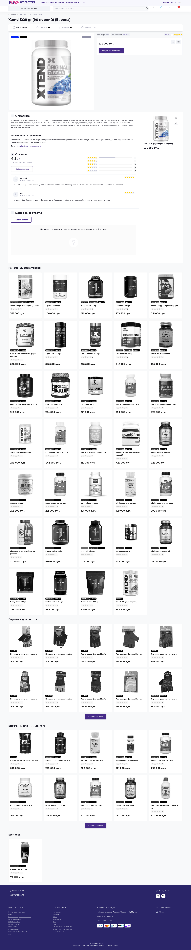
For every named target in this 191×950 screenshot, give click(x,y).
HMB (54, 922)
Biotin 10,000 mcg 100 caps (127, 760)
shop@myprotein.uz (105, 916)
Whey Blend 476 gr (18, 602)
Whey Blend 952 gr (88, 551)
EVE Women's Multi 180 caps (56, 452)
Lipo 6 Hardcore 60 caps (90, 354)
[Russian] (179, 2)
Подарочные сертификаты (17, 931)
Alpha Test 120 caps (53, 354)
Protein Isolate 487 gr (89, 602)
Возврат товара (13, 924)
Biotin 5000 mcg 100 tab (161, 452)
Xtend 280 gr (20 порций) (20, 452)
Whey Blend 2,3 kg (88, 306)
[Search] (147, 8)
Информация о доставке (55, 3)
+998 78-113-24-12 (16, 895)
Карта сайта (12, 926)
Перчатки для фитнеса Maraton (23, 654)
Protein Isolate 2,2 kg (53, 551)
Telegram (162, 912)
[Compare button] (178, 42)
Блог (83, 3)
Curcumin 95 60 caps (89, 503)
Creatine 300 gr (16, 503)
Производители (13, 929)
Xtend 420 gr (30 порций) (126, 602)
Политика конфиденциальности (19, 917)
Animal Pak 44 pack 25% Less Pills (24, 760)
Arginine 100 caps (52, 306)
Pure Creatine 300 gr (53, 404)
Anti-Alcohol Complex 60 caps (57, 760)
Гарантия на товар (14, 919)
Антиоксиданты (58, 931)
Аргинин (56, 914)
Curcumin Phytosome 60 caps (163, 404)
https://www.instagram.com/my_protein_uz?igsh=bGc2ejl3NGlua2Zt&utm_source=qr (158, 896)
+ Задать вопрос (21, 220)
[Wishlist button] (173, 42)
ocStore (99, 943)
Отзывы (77, 3)
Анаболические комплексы (62, 929)
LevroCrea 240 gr (88, 404)
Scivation (126, 35)
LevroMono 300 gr (123, 551)
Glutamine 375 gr (123, 306)
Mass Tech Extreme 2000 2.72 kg (23, 404)
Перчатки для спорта (22, 619)
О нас (43, 3)
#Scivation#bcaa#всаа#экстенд (28, 146)
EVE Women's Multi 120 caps (127, 404)
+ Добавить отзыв (22, 169)
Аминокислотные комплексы (63, 926)
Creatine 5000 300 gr (124, 354)
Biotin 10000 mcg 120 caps (162, 503)
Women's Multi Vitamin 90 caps (93, 452)
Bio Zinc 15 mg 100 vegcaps (92, 760)
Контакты (69, 3)
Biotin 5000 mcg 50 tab (160, 551)
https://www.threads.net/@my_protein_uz (163, 896)
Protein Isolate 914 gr (54, 602)
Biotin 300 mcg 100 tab (160, 354)
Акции (10, 934)
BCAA (14, 14)
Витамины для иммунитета (26, 725)
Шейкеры (14, 834)
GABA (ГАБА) (57, 919)
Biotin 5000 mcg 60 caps (126, 503)
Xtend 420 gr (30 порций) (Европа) (24, 306)
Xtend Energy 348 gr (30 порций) (164, 306)
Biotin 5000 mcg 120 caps (55, 503)
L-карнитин (57, 912)
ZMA (54, 924)
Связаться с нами (14, 922)
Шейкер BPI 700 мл (18, 869)
